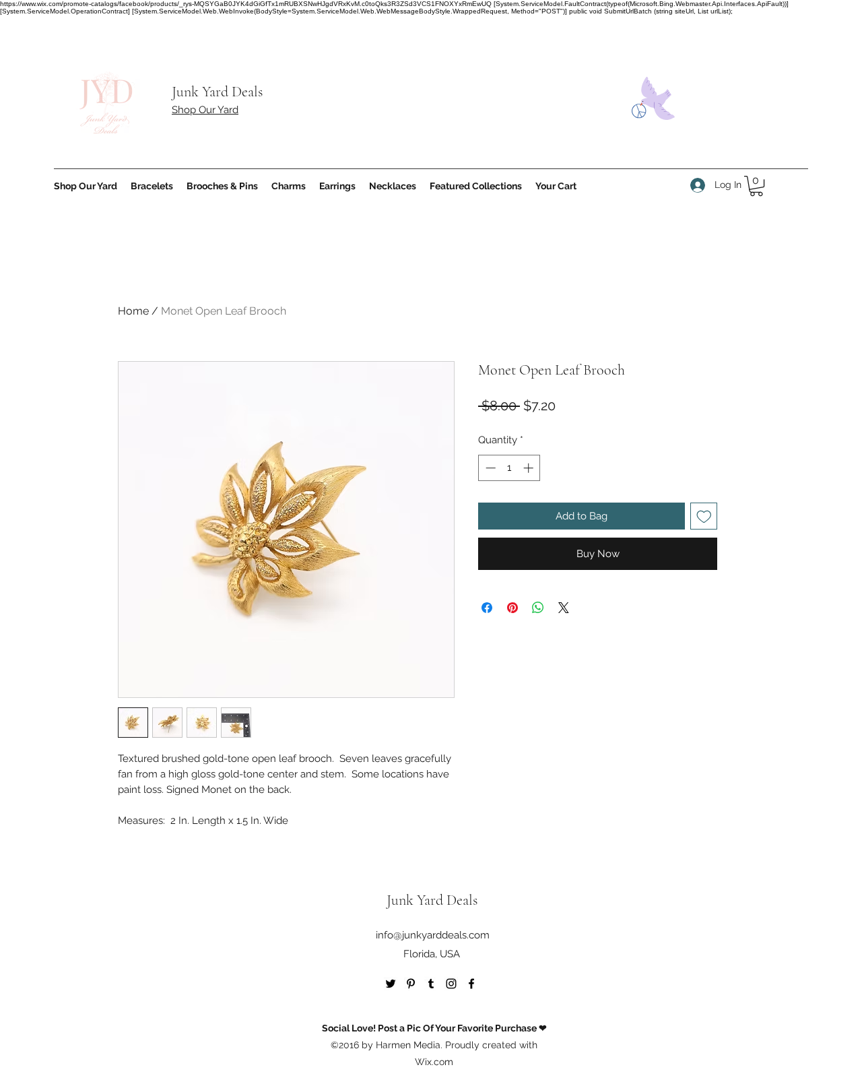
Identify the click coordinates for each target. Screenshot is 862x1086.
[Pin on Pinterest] (512, 608)
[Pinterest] (411, 983)
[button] (756, 186)
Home (133, 311)
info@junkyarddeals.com (433, 935)
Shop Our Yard (205, 110)
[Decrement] (489, 467)
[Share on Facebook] (487, 608)
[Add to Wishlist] (704, 516)
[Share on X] (564, 608)
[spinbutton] (509, 467)
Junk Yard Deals (217, 91)
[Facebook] (471, 983)
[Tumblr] (431, 983)
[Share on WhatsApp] (538, 608)
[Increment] (530, 467)
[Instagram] (451, 983)
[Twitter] (390, 983)
